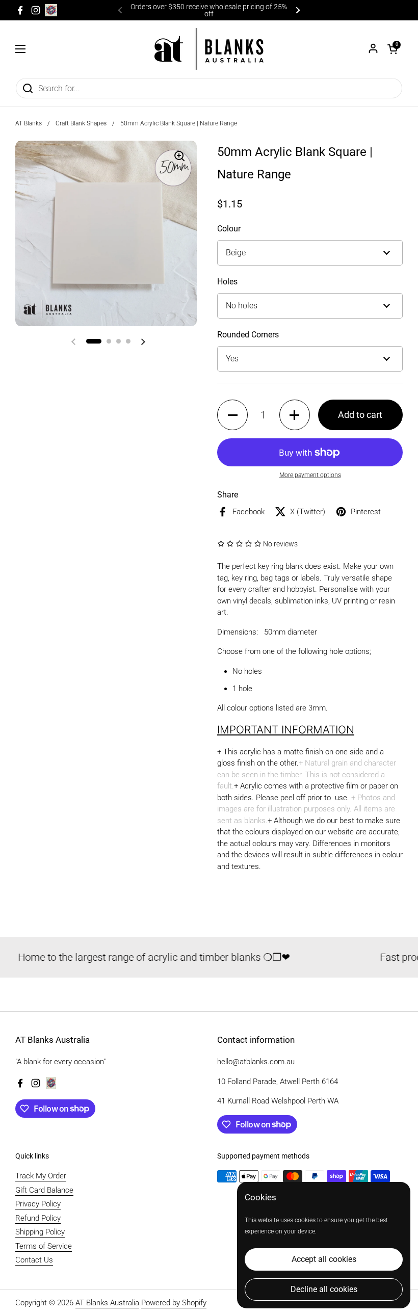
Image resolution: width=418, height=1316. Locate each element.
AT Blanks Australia (107, 1302)
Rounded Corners (248, 334)
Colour (229, 228)
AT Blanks (28, 123)
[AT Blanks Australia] (209, 49)
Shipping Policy (40, 1231)
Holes (227, 281)
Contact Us (34, 1260)
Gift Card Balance (44, 1190)
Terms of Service (43, 1246)
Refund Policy (38, 1218)
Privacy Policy (38, 1203)
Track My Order (40, 1175)
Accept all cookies (324, 1259)
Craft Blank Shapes (81, 123)
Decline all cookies (324, 1289)
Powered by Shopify (173, 1302)
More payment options (310, 475)
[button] (392, 49)
